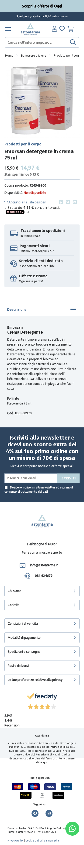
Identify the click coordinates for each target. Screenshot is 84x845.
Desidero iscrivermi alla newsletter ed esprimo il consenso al (38, 489)
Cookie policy (33, 840)
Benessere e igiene (33, 55)
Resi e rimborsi (18, 666)
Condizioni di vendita (23, 623)
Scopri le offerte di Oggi (42, 6)
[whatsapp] (72, 829)
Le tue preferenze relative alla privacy (35, 680)
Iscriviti (68, 478)
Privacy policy (15, 840)
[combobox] (42, 42)
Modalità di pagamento (24, 637)
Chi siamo (14, 591)
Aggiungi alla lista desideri (27, 202)
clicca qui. (42, 762)
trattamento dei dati (34, 491)
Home (9, 55)
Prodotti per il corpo (68, 55)
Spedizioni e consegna (24, 652)
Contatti (13, 605)
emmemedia (51, 840)
